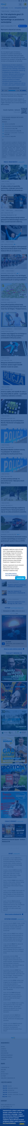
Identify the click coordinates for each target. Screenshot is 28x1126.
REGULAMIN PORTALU (11, 573)
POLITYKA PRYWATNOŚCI (11, 575)
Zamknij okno (20, 578)
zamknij (22, 1123)
